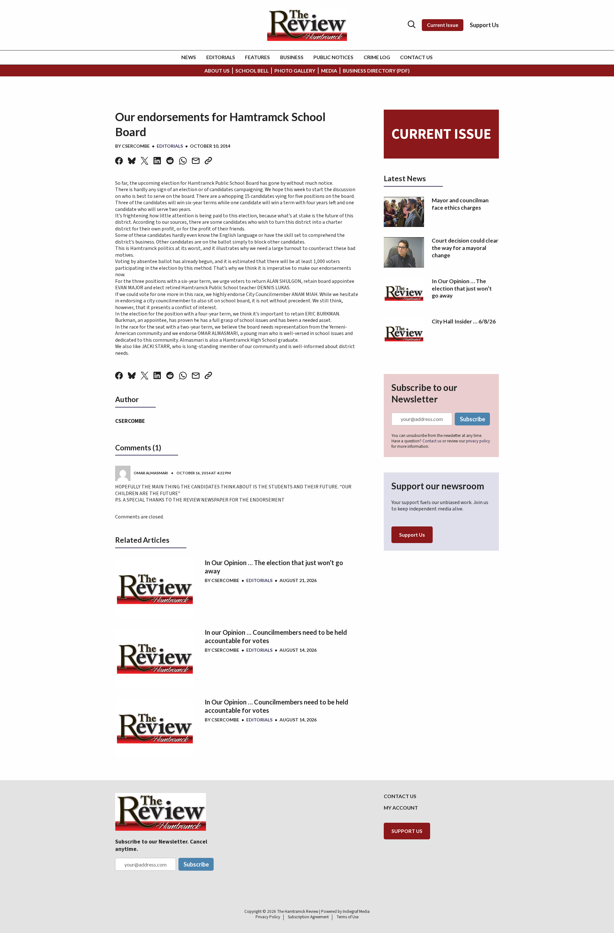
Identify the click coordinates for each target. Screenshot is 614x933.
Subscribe (472, 419)
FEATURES (257, 57)
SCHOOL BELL (252, 70)
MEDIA (329, 70)
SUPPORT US (406, 831)
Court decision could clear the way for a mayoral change (465, 248)
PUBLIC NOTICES (333, 57)
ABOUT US (217, 70)
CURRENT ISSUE (441, 134)
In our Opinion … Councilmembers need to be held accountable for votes (276, 636)
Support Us (484, 24)
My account (401, 808)
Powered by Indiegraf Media (345, 911)
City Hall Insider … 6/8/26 (464, 321)
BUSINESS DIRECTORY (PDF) (376, 70)
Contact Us (400, 796)
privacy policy (478, 441)
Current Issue (442, 25)
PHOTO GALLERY (294, 70)
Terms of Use (347, 917)
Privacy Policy (268, 917)
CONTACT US (416, 57)
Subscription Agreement (308, 917)
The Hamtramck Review (297, 911)
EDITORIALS (220, 57)
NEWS (188, 57)
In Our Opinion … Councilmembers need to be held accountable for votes (276, 706)
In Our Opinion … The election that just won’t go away (274, 567)
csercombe (136, 146)
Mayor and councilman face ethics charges (460, 204)
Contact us (431, 441)
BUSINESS (291, 57)
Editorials (170, 146)
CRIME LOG (377, 57)
